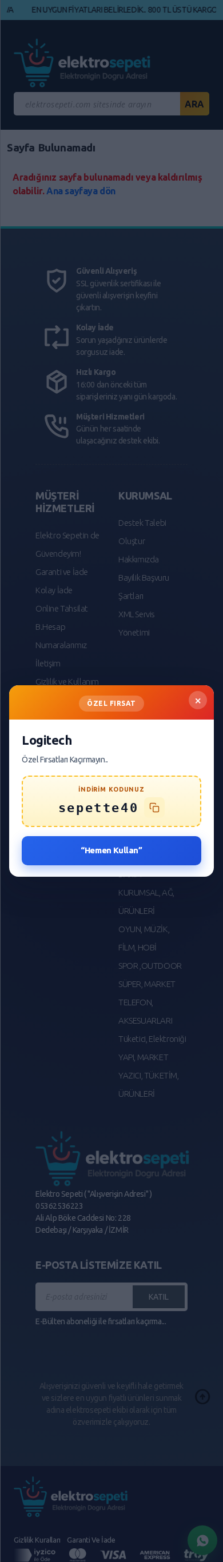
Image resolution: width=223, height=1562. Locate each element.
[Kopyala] (154, 807)
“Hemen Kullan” (111, 850)
